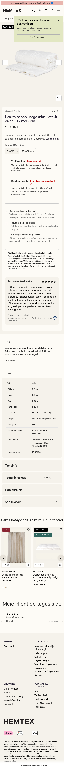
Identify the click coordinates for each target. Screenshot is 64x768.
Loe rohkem (52, 138)
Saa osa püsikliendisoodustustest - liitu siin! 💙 (32, 3)
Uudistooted (41, 699)
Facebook (9, 646)
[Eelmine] (5, 62)
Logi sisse (39, 706)
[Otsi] (33, 10)
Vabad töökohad (12, 700)
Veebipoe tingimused (45, 664)
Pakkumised (40, 691)
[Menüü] (58, 10)
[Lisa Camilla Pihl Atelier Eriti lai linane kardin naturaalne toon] (28, 565)
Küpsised (39, 675)
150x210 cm (12, 151)
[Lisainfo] (22, 127)
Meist (7, 692)
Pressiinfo (9, 704)
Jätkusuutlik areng (13, 696)
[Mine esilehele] (12, 10)
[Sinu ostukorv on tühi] (52, 10)
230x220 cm (28, 151)
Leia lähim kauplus (44, 703)
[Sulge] (58, 20)
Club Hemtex (11, 688)
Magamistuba (10, 19)
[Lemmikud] (46, 10)
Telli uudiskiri (41, 695)
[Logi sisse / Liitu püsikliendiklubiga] (40, 10)
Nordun (17, 111)
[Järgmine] (59, 62)
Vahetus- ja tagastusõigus (41, 659)
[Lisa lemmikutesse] (59, 98)
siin (24, 268)
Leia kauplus (41, 653)
